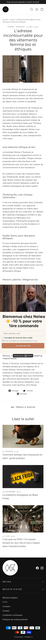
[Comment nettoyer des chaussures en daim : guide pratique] (23, 436)
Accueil (5, 19)
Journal (12, 19)
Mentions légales (10, 598)
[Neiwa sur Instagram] (42, 567)
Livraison (6, 606)
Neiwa (7, 582)
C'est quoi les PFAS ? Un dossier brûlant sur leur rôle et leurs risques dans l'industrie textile (21, 543)
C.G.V (5, 602)
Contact (6, 611)
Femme (11, 27)
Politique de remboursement (15, 619)
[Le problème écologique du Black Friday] (23, 476)
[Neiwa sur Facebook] (37, 567)
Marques (20, 27)
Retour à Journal (25, 407)
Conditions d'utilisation (12, 615)
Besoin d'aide (12, 589)
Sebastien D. (29, 637)
